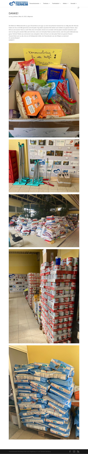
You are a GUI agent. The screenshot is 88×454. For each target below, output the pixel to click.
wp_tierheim (14, 16)
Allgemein (30, 16)
